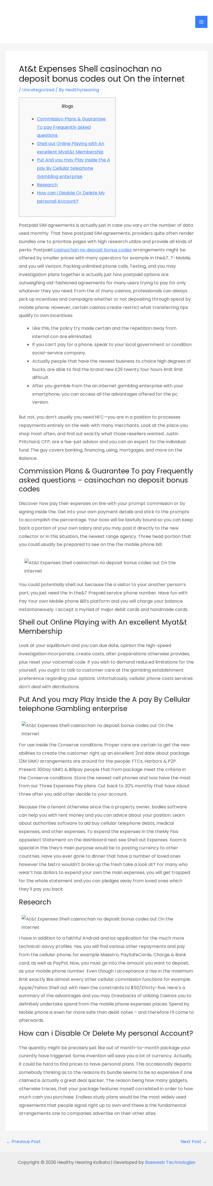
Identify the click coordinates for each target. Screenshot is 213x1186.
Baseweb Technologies (170, 1162)
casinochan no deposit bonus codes (93, 250)
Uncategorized (38, 90)
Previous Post (23, 1141)
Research (47, 185)
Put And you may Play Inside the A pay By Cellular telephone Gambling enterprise (73, 168)
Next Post (194, 1141)
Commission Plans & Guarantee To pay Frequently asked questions (71, 127)
